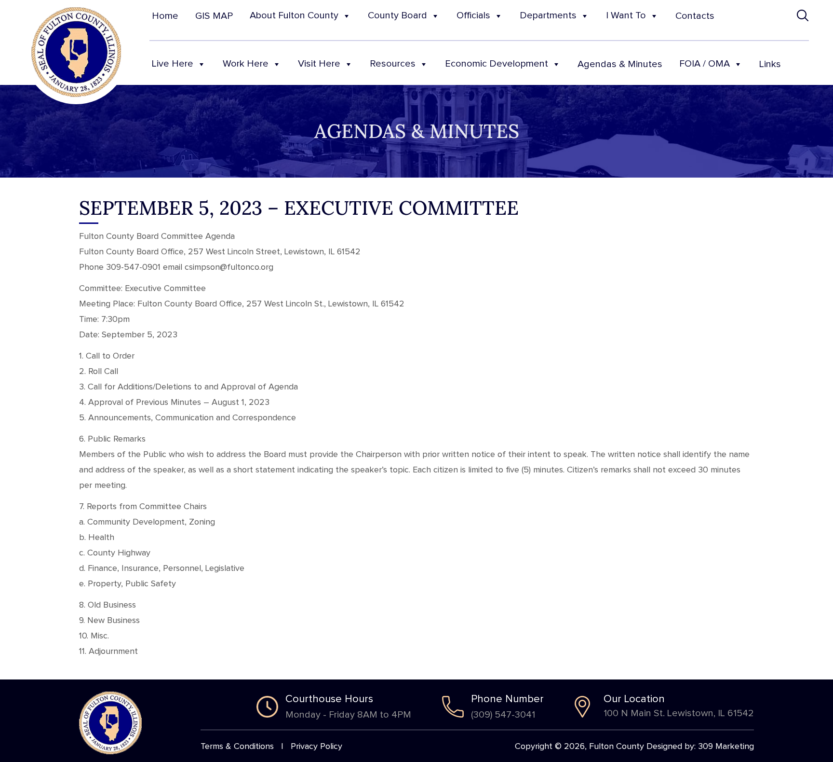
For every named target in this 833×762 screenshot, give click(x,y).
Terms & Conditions (237, 746)
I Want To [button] (626, 15)
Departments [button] (548, 15)
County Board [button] (397, 15)
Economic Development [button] (496, 64)
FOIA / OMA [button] (704, 64)
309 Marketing (726, 746)
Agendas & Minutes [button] (620, 64)
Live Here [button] (172, 64)
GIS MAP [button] (214, 16)
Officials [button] (473, 15)
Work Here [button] (246, 64)
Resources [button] (393, 64)
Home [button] (165, 16)
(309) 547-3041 (503, 715)
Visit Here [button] (319, 64)
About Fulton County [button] (294, 15)
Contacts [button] (694, 16)
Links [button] (770, 64)
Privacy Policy (316, 746)
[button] (803, 16)
